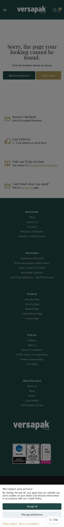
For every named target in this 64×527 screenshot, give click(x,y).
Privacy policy (10, 523)
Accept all (32, 506)
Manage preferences (32, 514)
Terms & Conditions (29, 523)
